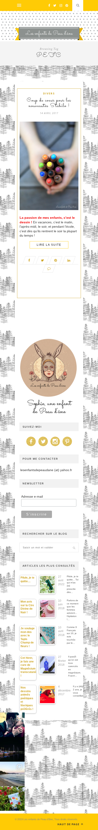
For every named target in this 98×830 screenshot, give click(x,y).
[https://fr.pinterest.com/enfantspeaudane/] (67, 446)
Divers (49, 93)
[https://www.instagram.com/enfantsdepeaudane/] (55, 446)
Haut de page (68, 824)
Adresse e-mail (32, 496)
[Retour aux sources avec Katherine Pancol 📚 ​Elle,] (12, 798)
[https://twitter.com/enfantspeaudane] (43, 446)
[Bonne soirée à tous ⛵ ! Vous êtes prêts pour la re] (12, 749)
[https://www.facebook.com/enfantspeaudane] (31, 446)
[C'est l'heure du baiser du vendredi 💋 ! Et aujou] (12, 725)
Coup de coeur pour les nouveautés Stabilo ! (49, 103)
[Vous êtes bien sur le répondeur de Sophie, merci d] (12, 774)
